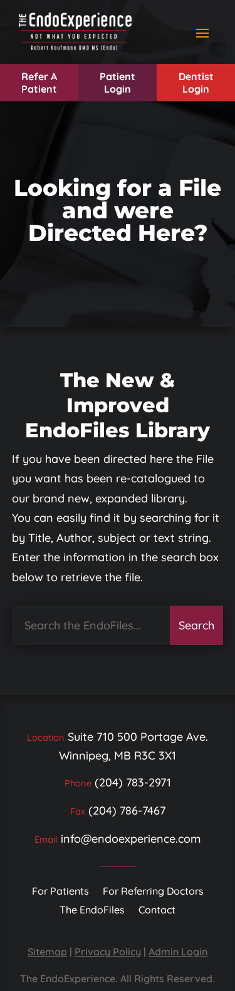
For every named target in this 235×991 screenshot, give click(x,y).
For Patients (60, 892)
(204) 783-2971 (133, 782)
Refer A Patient (39, 82)
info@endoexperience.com (131, 838)
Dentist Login (196, 82)
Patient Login (117, 82)
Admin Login (178, 951)
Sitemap (47, 951)
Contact (156, 910)
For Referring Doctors (153, 892)
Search (196, 625)
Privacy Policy (108, 951)
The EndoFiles (92, 910)
